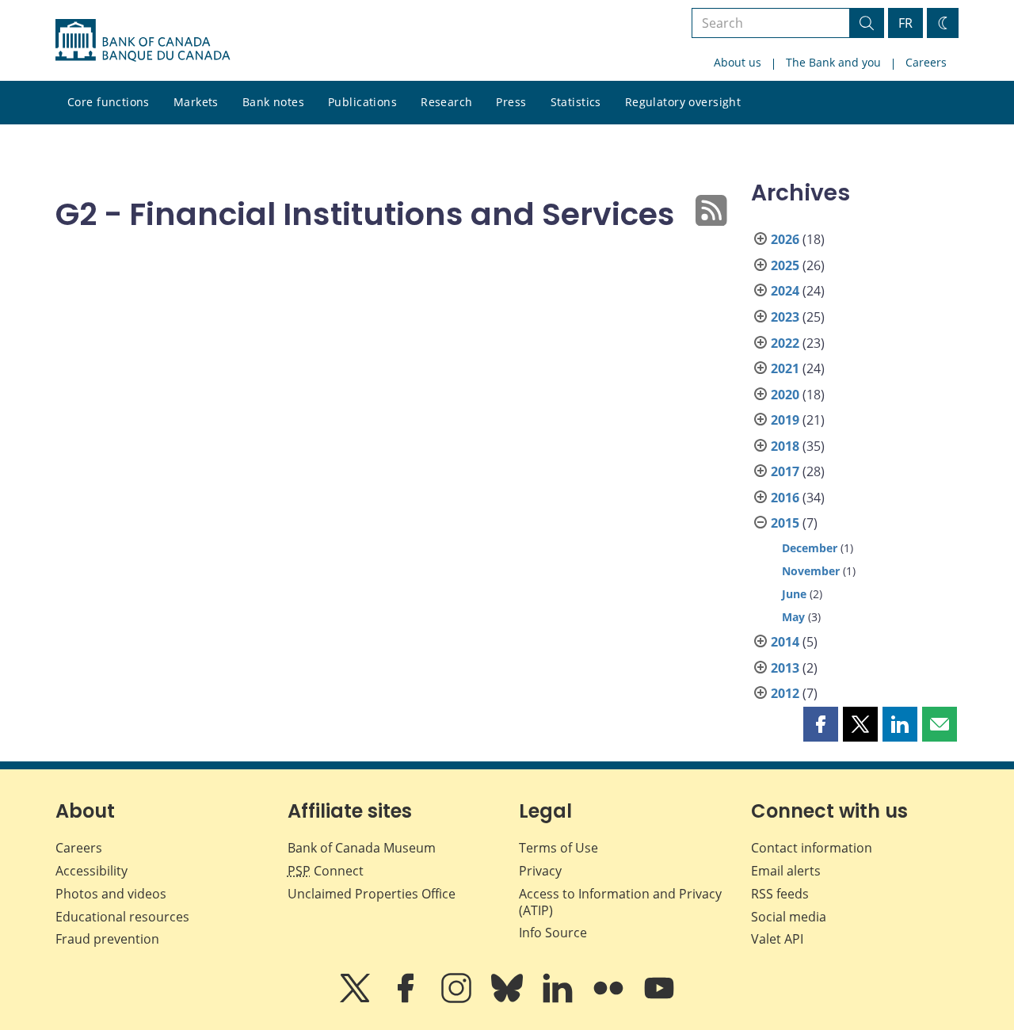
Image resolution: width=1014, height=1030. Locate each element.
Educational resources (122, 916)
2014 (785, 641)
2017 (785, 471)
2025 (785, 265)
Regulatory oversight (683, 101)
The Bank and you (833, 62)
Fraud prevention (107, 939)
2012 (785, 693)
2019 (785, 420)
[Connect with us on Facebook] (407, 999)
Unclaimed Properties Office (372, 893)
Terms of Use (558, 847)
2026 (785, 239)
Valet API (777, 939)
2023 (785, 317)
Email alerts (786, 870)
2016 (785, 497)
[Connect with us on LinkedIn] (559, 999)
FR (905, 23)
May (793, 616)
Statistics (576, 101)
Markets (196, 101)
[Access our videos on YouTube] (659, 999)
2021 (785, 368)
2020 (785, 394)
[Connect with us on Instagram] (458, 999)
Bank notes (273, 101)
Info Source (553, 932)
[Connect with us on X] (356, 999)
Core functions (108, 101)
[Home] (142, 40)
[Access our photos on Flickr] (610, 999)
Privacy (540, 870)
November (811, 570)
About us (737, 62)
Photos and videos (110, 893)
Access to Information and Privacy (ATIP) (620, 902)
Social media (788, 916)
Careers (926, 62)
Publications (362, 101)
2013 (785, 668)
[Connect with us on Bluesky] (508, 999)
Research (446, 101)
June (794, 593)
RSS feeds (780, 893)
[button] (820, 724)
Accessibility (91, 870)
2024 (785, 290)
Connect (326, 870)
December (809, 547)
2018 (785, 446)
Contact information (811, 847)
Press (511, 101)
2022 (785, 343)
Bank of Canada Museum (362, 847)
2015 (785, 523)
